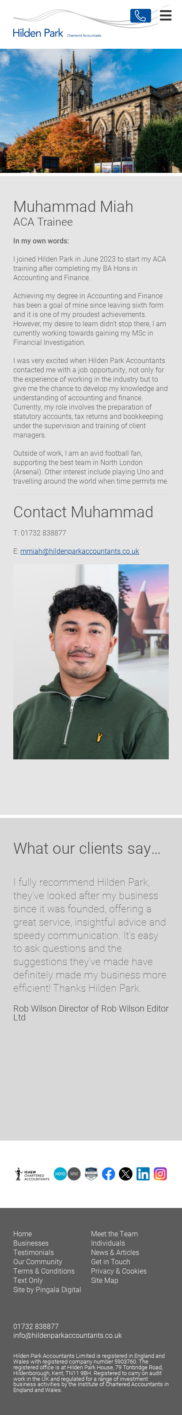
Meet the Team (114, 1233)
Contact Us (140, 16)
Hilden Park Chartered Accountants (91, 24)
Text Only (28, 1280)
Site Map (104, 1280)
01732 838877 (36, 1326)
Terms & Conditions (44, 1270)
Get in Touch (110, 1261)
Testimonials (33, 1252)
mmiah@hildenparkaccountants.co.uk (79, 550)
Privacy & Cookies (119, 1270)
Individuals (108, 1242)
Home (22, 1233)
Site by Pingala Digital (47, 1289)
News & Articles (115, 1252)
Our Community (37, 1261)
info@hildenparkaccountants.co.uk (67, 1335)
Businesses (31, 1242)
